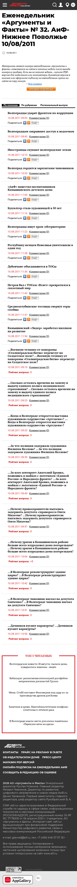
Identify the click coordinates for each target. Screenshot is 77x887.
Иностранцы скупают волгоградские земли (39, 150)
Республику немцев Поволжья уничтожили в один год (40, 246)
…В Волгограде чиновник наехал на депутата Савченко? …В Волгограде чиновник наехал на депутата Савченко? (41, 602)
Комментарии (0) (39, 118)
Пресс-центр (51, 757)
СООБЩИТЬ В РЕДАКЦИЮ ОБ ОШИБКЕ (29, 772)
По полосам (11, 105)
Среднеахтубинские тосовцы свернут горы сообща (39, 308)
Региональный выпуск (54, 105)
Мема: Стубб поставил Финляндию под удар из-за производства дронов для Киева (38, 694)
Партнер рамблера (33, 869)
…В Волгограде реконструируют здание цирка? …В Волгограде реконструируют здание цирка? (37, 575)
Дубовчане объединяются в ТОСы (32, 266)
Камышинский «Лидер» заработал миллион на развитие (40, 329)
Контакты (10, 752)
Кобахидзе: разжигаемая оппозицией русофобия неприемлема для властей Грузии (38, 680)
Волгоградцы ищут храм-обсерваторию (37, 227)
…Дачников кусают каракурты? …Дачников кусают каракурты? (40, 627)
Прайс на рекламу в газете (41, 752)
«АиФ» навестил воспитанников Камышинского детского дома (31, 188)
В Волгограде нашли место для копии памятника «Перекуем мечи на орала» (38, 722)
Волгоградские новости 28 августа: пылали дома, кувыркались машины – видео (38, 665)
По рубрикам (29, 105)
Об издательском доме (21, 757)
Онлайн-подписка (41, 89)
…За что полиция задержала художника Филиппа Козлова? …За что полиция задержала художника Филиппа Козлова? (38, 449)
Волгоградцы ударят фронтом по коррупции (40, 113)
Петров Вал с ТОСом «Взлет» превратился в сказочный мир (39, 286)
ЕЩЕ (35, 122)
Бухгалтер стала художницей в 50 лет (35, 208)
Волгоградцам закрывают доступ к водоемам (41, 131)
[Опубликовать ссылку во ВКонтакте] (24, 122)
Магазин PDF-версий (18, 762)
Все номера (35, 84)
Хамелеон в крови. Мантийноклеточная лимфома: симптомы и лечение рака (38, 708)
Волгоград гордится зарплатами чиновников (41, 168)
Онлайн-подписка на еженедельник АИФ (35, 767)
